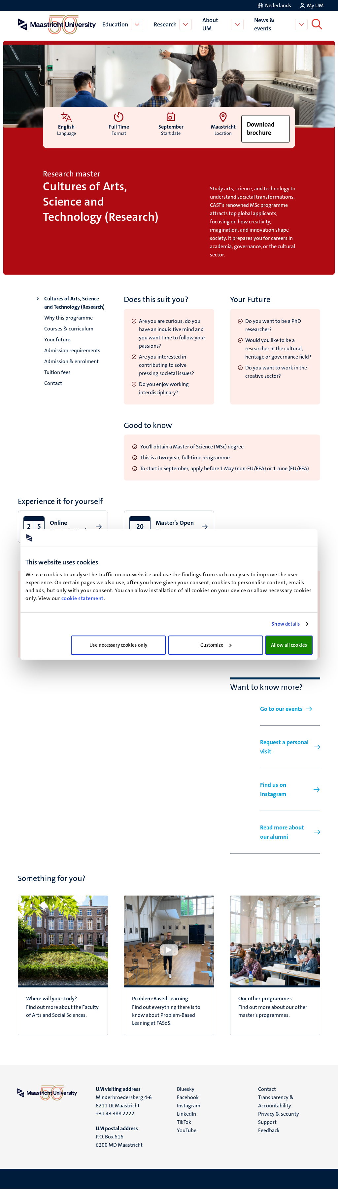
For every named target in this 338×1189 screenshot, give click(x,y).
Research (165, 24)
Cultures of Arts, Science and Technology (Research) (74, 302)
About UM (210, 24)
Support (267, 1122)
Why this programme (68, 317)
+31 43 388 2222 (115, 1113)
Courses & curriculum (68, 328)
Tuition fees (57, 372)
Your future (57, 339)
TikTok (184, 1122)
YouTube (186, 1130)
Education (115, 24)
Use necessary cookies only (118, 645)
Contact (53, 383)
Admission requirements (72, 350)
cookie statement (82, 598)
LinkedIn (186, 1113)
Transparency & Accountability (276, 1101)
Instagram (188, 1105)
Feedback (269, 1130)
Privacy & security (278, 1113)
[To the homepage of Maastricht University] (57, 24)
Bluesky (185, 1089)
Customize (212, 645)
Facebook (188, 1097)
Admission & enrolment (71, 361)
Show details (286, 624)
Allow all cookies (289, 645)
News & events (264, 24)
